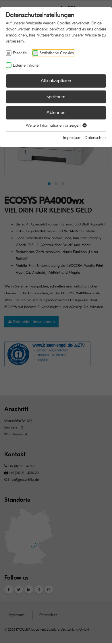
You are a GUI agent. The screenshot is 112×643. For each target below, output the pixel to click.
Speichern (56, 96)
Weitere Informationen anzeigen (54, 125)
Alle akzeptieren (56, 80)
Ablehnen (56, 112)
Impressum (72, 137)
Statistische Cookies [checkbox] (57, 53)
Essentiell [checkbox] (20, 53)
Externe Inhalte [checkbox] (25, 65)
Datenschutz (95, 137)
